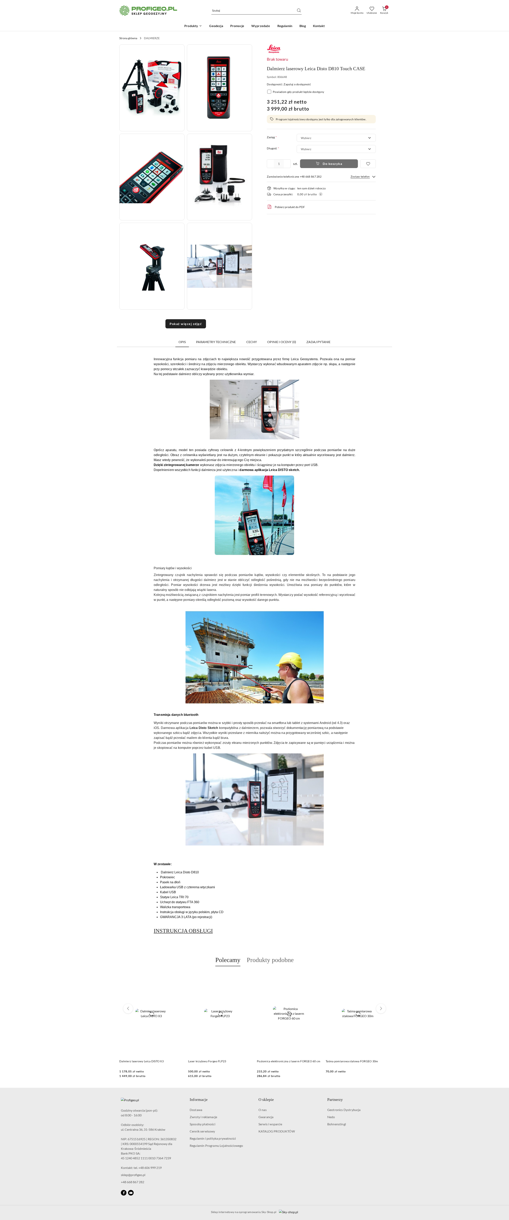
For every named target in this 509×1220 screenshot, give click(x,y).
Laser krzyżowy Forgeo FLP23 (138, 1061)
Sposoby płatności (202, 1124)
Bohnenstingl (336, 1124)
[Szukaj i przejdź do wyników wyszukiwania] (299, 11)
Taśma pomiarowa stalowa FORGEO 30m (283, 1061)
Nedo (331, 1117)
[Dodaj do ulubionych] (368, 163)
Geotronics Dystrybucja (344, 1110)
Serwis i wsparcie (270, 1124)
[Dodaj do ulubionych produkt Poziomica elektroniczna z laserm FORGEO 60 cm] (248, 976)
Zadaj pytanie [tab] (318, 342)
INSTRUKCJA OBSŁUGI (183, 931)
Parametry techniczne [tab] (216, 342)
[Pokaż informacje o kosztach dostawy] (321, 194)
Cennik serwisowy (202, 1131)
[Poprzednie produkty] (128, 1008)
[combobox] (336, 138)
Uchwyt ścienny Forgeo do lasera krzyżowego (355, 1061)
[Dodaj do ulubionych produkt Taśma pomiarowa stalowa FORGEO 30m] (316, 976)
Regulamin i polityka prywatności (213, 1138)
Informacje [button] (199, 1099)
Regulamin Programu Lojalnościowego (216, 1145)
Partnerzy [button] (335, 1099)
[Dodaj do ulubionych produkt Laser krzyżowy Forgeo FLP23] (179, 976)
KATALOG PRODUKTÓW (276, 1131)
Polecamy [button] (227, 959)
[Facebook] (123, 1193)
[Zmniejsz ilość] (270, 164)
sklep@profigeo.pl (133, 1175)
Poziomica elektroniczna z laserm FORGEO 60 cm (220, 1061)
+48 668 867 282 (132, 1182)
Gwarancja (265, 1117)
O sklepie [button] (266, 1099)
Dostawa (196, 1110)
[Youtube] (131, 1193)
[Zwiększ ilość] (287, 164)
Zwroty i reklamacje (203, 1117)
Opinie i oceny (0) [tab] (281, 342)
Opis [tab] (182, 342)
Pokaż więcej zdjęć (186, 324)
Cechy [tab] (251, 342)
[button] (152, 87)
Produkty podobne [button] (270, 959)
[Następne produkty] (381, 1008)
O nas (262, 1110)
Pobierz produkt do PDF (290, 207)
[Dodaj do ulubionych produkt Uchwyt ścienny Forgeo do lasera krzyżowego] (385, 976)
